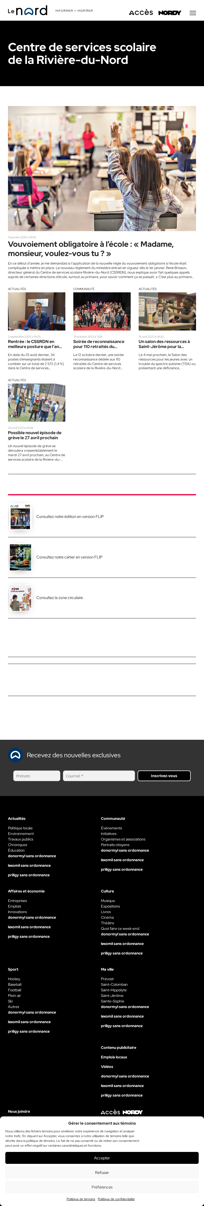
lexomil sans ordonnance (29, 865)
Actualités (17, 289)
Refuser (102, 1172)
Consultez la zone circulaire (59, 597)
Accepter (102, 1158)
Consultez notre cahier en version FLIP (69, 557)
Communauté (84, 289)
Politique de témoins (81, 1199)
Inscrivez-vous (164, 775)
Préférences (102, 1187)
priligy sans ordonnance (29, 875)
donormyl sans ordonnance (32, 855)
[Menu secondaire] (193, 13)
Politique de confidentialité (116, 1199)
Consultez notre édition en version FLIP (70, 516)
